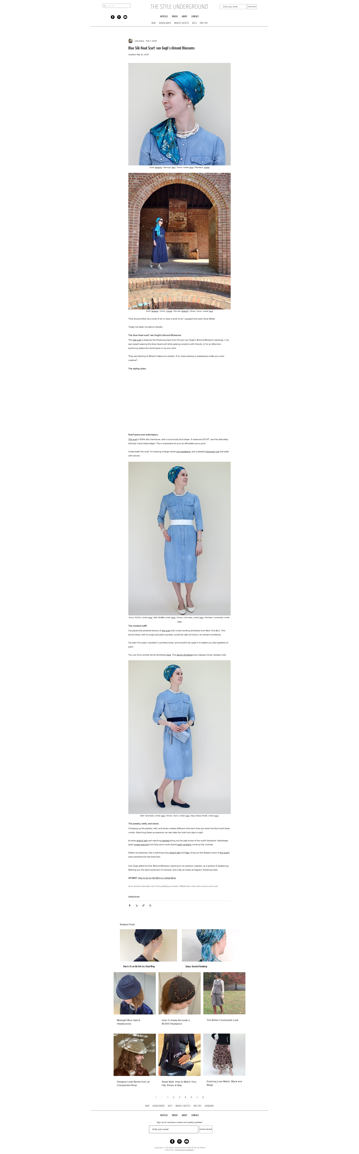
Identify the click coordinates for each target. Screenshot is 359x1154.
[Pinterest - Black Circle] (119, 17)
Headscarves (134, 896)
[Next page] (197, 1097)
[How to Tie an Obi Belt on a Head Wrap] (148, 945)
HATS (194, 23)
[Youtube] (125, 17)
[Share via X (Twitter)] (136, 905)
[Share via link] (143, 905)
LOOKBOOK (209, 1105)
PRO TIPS (204, 23)
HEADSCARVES (166, 23)
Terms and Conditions (184, 1150)
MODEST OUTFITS (183, 23)
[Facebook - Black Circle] (113, 17)
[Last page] (203, 1097)
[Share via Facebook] (129, 905)
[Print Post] (150, 905)
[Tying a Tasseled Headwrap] (210, 945)
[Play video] (179, 400)
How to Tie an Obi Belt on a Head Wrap (139, 966)
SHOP (153, 23)
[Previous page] (161, 1097)
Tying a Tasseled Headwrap (196, 966)
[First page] (155, 1097)
